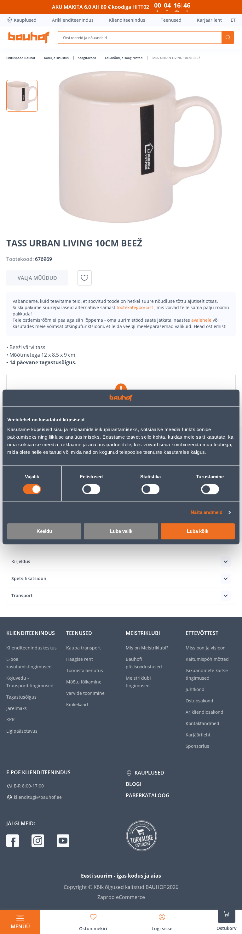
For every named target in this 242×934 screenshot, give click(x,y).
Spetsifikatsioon (28, 578)
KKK (10, 720)
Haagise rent (79, 659)
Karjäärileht (209, 20)
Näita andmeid (206, 512)
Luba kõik (197, 531)
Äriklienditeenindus (73, 20)
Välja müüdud (37, 277)
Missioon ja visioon (206, 648)
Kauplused (25, 20)
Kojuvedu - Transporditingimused (30, 682)
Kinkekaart (77, 704)
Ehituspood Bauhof (21, 57)
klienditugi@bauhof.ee (38, 797)
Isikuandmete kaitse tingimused (207, 674)
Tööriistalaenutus (84, 670)
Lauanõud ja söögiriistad (124, 57)
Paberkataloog (148, 795)
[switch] (91, 489)
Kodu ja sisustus (57, 57)
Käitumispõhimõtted (207, 659)
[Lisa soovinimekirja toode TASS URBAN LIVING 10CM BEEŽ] (84, 277)
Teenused (171, 20)
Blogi (133, 784)
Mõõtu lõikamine (83, 682)
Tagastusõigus (21, 697)
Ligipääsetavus (21, 731)
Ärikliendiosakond (204, 712)
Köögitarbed (87, 57)
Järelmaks (16, 708)
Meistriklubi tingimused (138, 682)
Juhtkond (195, 689)
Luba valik (121, 531)
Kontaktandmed (202, 723)
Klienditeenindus (127, 20)
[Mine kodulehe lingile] (29, 37)
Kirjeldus (20, 561)
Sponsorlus (197, 746)
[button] (22, 96)
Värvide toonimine (85, 693)
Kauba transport (83, 648)
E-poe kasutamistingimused (29, 663)
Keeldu (44, 531)
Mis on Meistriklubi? (147, 648)
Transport (22, 595)
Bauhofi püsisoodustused (144, 663)
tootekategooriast (135, 307)
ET (233, 20)
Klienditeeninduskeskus (31, 648)
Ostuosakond (199, 701)
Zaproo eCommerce (121, 897)
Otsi (228, 37)
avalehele (202, 320)
